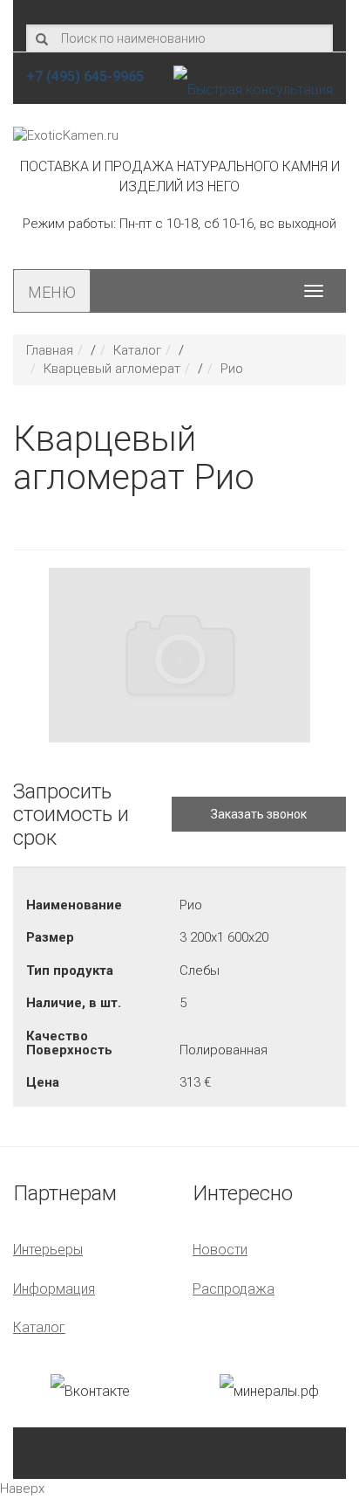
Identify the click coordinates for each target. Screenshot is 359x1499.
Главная (49, 350)
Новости (220, 1249)
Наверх (22, 1488)
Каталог (137, 350)
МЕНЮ (52, 292)
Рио (231, 368)
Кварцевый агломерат (112, 368)
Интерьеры (48, 1249)
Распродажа (233, 1289)
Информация (54, 1289)
